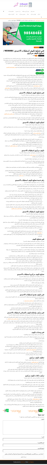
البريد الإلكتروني (40, 442)
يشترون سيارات (22, 14)
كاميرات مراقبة (11, 14)
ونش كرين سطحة (25, 11)
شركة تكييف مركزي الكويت (16, 208)
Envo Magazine (31, 462)
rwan (34, 55)
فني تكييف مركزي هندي (29, 300)
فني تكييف (21, 175)
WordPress (23, 462)
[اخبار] (3, 11)
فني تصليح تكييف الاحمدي (11, 67)
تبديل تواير (32, 11)
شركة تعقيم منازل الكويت (31, 349)
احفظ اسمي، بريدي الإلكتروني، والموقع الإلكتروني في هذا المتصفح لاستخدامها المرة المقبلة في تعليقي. (24, 454)
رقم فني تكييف (33, 155)
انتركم (39, 14)
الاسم (42, 437)
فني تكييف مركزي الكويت (9, 113)
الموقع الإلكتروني (41, 448)
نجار (16, 14)
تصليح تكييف (37, 20)
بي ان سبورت (17, 11)
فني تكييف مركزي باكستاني (12, 318)
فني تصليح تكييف (36, 85)
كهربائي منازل (33, 14)
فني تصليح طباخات (35, 399)
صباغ (28, 14)
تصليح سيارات (11, 11)
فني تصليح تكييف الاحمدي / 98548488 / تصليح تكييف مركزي (15, 411)
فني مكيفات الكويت (13, 145)
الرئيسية (42, 20)
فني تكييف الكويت (34, 362)
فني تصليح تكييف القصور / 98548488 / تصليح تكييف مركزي (33, 411)
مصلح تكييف (39, 232)
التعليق (42, 419)
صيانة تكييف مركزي (37, 133)
